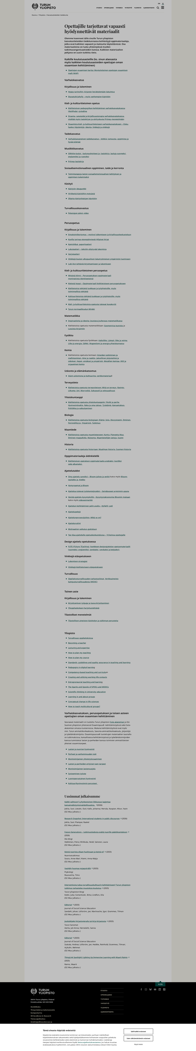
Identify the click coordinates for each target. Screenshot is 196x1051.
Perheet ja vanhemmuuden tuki (82, 754)
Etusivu (99, 8)
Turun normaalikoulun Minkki (81, 309)
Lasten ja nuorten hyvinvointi (81, 749)
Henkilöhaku (36, 1007)
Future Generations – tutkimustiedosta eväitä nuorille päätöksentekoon (96, 832)
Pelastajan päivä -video (78, 213)
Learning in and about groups (81, 696)
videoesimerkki (85, 500)
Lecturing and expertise (79, 648)
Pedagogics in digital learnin (81, 667)
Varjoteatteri (74, 254)
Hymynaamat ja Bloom (78, 485)
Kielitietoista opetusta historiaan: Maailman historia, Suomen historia (99, 449)
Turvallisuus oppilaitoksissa (80, 638)
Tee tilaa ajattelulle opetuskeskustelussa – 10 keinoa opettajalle (96, 535)
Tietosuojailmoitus (38, 1019)
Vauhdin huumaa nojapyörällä (78, 868)
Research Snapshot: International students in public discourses (92, 818)
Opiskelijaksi (109, 8)
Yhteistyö (128, 8)
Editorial (68, 905)
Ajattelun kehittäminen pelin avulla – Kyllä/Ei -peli (90, 506)
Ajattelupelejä (74, 511)
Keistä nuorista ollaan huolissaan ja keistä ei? (84, 852)
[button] (163, 7)
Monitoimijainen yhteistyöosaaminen (85, 759)
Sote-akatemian (117, 722)
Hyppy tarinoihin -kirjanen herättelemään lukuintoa (91, 91)
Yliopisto (137, 8)
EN (159, 3)
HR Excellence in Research (41, 1016)
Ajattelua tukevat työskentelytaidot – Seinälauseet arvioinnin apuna (98, 491)
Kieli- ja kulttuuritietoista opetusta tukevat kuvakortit (92, 304)
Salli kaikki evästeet (138, 1031)
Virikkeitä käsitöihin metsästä (81, 193)
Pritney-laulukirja (76, 161)
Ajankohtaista (148, 8)
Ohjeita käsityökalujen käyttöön (82, 198)
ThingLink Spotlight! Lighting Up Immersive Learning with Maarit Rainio (96, 957)
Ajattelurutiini (74, 523)
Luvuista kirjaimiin (76, 328)
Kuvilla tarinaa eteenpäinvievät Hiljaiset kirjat (88, 239)
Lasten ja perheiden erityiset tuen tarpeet (87, 764)
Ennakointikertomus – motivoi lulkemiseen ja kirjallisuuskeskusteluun (99, 234)
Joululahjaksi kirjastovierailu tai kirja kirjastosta (85, 921)
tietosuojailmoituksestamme (89, 1042)
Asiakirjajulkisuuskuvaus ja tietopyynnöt (41, 1023)
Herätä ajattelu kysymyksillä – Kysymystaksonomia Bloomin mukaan (99, 497)
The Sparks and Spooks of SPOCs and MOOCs (88, 687)
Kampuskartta (36, 1013)
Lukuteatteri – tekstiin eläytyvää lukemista (87, 249)
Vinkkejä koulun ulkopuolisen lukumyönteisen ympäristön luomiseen (99, 259)
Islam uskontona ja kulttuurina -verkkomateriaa (89, 376)
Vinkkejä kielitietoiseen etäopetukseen (85, 567)
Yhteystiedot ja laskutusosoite (43, 1010)
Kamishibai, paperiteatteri (80, 244)
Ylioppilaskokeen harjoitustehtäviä (83, 608)
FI (163, 3)
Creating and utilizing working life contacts (87, 677)
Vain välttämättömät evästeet (138, 1038)
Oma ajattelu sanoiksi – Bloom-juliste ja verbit (89, 476)
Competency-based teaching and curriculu (87, 672)
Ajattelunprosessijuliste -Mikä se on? (84, 517)
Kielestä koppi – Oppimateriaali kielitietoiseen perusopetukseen (97, 283)
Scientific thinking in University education (87, 692)
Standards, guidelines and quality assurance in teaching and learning (99, 662)
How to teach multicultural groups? (84, 706)
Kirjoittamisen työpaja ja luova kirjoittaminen (88, 603)
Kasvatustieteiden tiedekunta (57, 15)
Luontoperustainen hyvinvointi (82, 778)
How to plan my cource (78, 657)
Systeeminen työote (77, 773)
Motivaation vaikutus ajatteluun (82, 529)
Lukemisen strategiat (77, 561)
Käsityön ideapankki (77, 189)
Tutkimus (119, 8)
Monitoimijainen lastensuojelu (82, 769)
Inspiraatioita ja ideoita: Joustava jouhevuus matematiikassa (95, 321)
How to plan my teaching (79, 652)
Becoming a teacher (77, 643)
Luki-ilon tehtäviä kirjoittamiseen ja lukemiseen (89, 264)
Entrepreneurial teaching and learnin (84, 682)
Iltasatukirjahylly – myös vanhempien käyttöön (89, 96)
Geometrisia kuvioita (113, 325)
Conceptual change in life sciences (83, 701)
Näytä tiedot (138, 1044)
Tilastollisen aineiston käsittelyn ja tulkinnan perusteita (93, 620)
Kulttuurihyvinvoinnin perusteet (83, 783)
